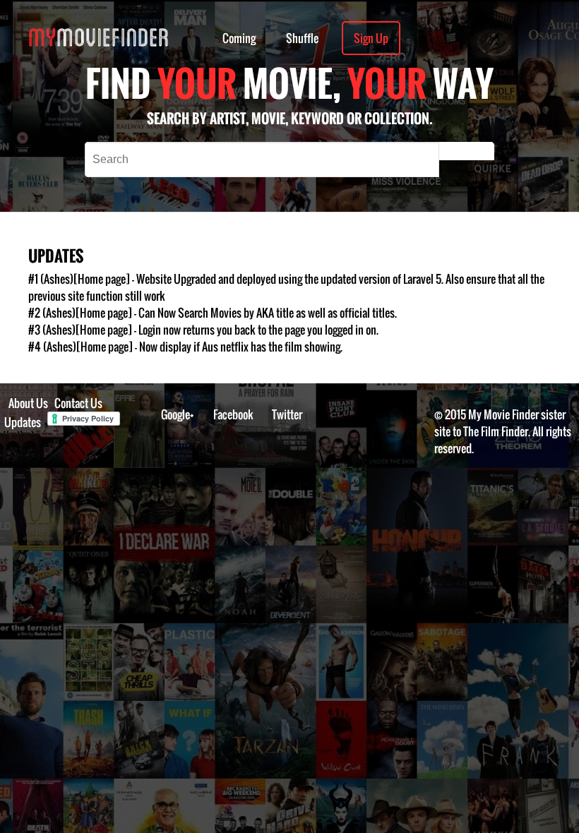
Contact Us (78, 403)
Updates (22, 422)
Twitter (287, 414)
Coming (239, 38)
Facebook (233, 414)
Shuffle (302, 38)
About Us (28, 403)
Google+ (177, 414)
